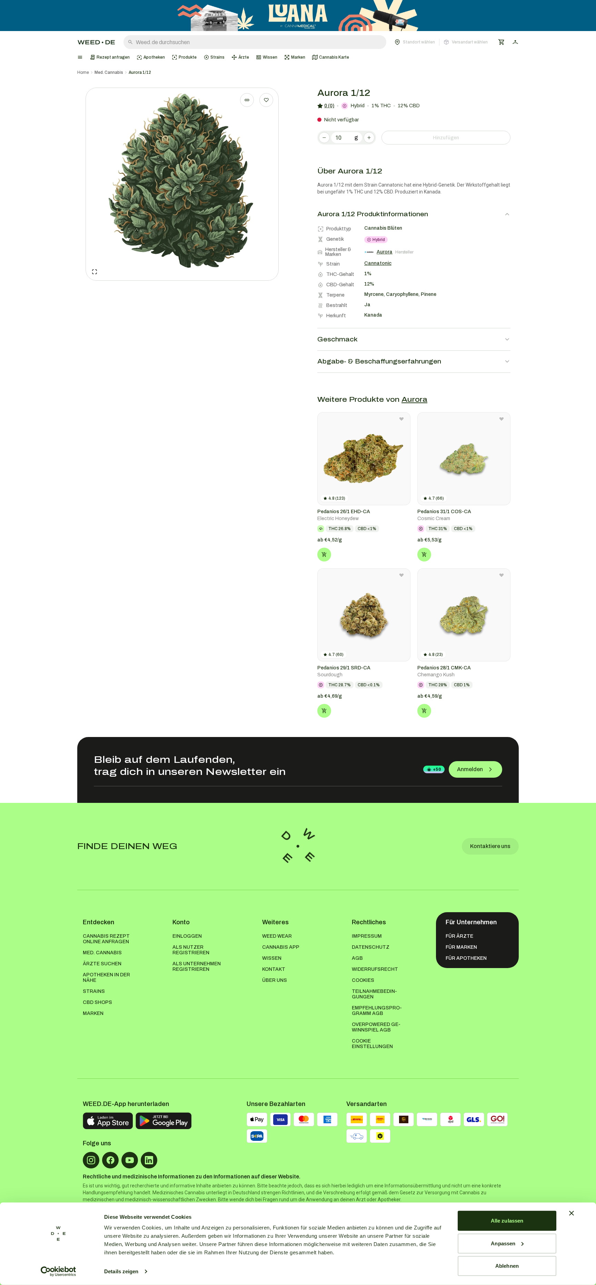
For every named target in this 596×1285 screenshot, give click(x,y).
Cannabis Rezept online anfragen (106, 939)
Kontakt (273, 969)
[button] (441, 42)
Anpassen (503, 1243)
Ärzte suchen (102, 963)
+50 (437, 769)
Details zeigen (121, 1271)
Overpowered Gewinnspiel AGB (376, 1027)
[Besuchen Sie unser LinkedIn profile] (149, 1160)
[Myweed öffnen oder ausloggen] (515, 42)
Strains (94, 991)
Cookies (363, 980)
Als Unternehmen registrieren (196, 966)
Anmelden (470, 769)
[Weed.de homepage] (96, 42)
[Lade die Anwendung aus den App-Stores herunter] (108, 1121)
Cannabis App (280, 947)
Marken (93, 1013)
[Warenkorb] (501, 42)
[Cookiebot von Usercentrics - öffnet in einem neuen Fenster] (58, 1271)
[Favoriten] (266, 100)
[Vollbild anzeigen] (94, 272)
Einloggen (187, 936)
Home (83, 72)
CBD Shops (97, 1002)
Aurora (414, 399)
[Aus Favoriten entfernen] (401, 419)
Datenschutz (370, 947)
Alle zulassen (507, 1221)
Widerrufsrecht (375, 969)
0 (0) (329, 105)
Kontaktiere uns (490, 846)
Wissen (271, 958)
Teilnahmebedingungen (374, 994)
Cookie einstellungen (372, 1043)
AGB (357, 958)
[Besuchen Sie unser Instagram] (91, 1160)
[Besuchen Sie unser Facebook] (110, 1160)
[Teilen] (247, 100)
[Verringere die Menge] (324, 137)
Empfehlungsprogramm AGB (377, 1010)
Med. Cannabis (109, 72)
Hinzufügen (446, 137)
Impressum (367, 936)
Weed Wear (277, 936)
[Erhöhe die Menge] (369, 137)
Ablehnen (507, 1266)
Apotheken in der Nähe (106, 977)
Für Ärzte (459, 936)
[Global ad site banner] (298, 15)
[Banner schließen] (571, 1213)
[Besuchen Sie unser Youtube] (129, 1160)
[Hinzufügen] (324, 554)
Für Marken (461, 947)
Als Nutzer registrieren (190, 950)
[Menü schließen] (80, 57)
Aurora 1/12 (140, 72)
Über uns (274, 980)
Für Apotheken (466, 958)
